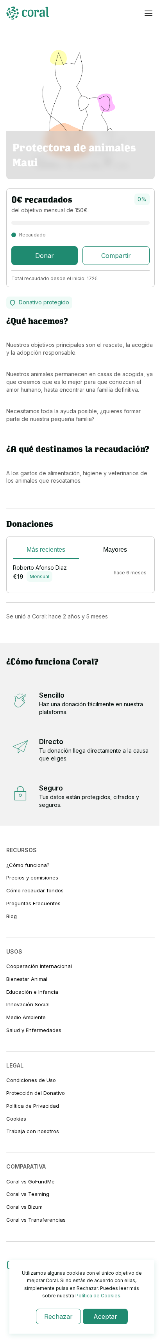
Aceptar (105, 1316)
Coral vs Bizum (24, 1207)
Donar (44, 255)
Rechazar (58, 1316)
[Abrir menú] (148, 13)
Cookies (16, 1119)
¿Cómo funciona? (28, 865)
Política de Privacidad (32, 1106)
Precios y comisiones (32, 877)
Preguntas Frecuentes (33, 903)
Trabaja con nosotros (32, 1131)
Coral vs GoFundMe (30, 1181)
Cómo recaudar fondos (35, 890)
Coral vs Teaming (27, 1194)
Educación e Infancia (32, 992)
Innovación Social (28, 1004)
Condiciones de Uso (31, 1080)
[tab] (46, 551)
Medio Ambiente (26, 1017)
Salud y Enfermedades (33, 1030)
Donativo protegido (44, 302)
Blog (11, 916)
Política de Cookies (97, 1296)
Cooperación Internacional (39, 966)
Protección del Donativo (35, 1093)
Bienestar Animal (26, 979)
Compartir (116, 255)
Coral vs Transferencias (36, 1220)
